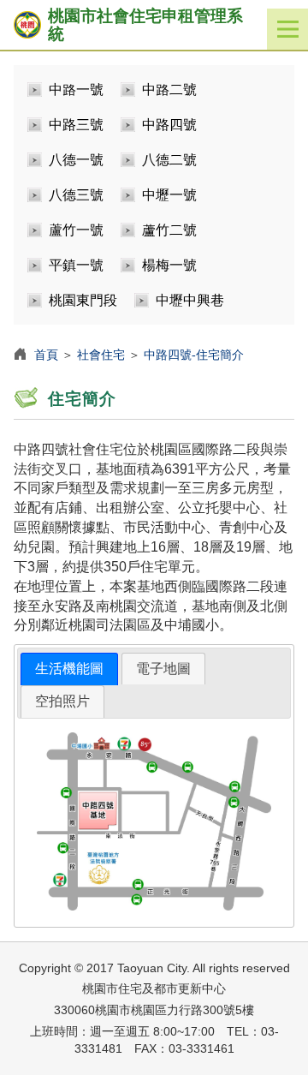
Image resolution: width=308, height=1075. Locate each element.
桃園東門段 (83, 300)
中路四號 (169, 124)
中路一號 (76, 89)
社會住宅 (101, 354)
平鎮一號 (76, 265)
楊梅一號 (169, 265)
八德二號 (169, 159)
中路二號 (169, 89)
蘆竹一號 (76, 230)
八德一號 (76, 159)
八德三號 (76, 195)
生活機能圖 (69, 668)
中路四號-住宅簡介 (194, 354)
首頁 (46, 354)
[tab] (69, 669)
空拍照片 (62, 701)
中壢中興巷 (190, 300)
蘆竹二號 (169, 230)
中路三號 (76, 124)
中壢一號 (169, 195)
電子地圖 (163, 668)
